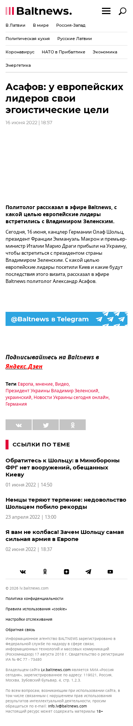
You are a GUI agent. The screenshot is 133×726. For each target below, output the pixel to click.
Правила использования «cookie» (36, 609)
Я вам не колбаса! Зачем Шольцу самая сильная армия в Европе (65, 535)
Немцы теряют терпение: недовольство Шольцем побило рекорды (66, 503)
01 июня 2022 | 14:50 (29, 484)
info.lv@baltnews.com (67, 706)
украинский (18, 397)
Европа (25, 384)
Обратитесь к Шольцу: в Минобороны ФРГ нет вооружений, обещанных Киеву (63, 467)
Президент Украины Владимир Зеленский (52, 390)
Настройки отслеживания (29, 619)
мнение (44, 384)
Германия (16, 404)
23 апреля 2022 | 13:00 (31, 517)
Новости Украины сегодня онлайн (71, 397)
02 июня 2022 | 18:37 (29, 549)
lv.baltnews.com (56, 670)
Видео (62, 384)
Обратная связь (20, 630)
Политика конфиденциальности (34, 598)
